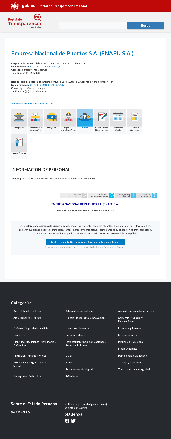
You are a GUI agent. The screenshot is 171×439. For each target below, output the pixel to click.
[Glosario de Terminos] (146, 195)
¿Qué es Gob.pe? (20, 411)
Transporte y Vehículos (27, 376)
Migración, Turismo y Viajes (29, 355)
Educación (19, 334)
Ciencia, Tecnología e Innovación (85, 317)
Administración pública (79, 310)
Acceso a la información (134, 129)
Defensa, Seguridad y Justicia (30, 328)
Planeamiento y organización (35, 129)
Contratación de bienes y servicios (101, 129)
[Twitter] (73, 421)
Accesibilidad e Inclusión (27, 310)
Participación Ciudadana (132, 355)
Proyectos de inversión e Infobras (68, 129)
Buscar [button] (146, 25)
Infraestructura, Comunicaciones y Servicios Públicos (86, 343)
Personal (85, 128)
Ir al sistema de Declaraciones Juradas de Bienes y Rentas (85, 242)
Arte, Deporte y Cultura (27, 317)
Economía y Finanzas (130, 328)
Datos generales (19, 128)
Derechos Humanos (77, 328)
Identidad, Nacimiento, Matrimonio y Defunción (35, 343)
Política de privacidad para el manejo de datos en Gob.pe (86, 406)
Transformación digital (79, 369)
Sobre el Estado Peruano (34, 403)
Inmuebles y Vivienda (130, 341)
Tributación (72, 376)
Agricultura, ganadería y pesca (136, 310)
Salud (69, 362)
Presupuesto (52, 128)
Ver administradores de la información (32, 103)
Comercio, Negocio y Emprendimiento (130, 319)
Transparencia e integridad (134, 369)
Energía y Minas (75, 334)
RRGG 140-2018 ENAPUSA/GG (46, 84)
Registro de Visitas (19, 153)
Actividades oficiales (118, 129)
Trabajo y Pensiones (130, 362)
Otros (69, 355)
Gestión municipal (128, 334)
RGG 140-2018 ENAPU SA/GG (46, 66)
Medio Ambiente (127, 348)
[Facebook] (67, 421)
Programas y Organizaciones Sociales (30, 364)
